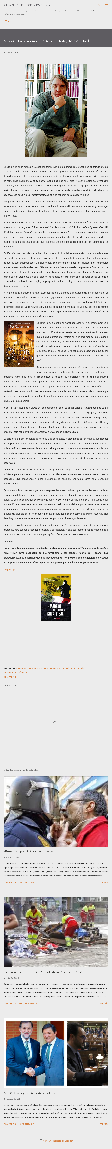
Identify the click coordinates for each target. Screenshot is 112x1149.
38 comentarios (27, 1003)
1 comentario (26, 1124)
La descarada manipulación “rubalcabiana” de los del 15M (43, 972)
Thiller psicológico (15, 672)
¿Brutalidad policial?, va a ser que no (28, 851)
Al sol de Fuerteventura (27, 5)
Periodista (50, 668)
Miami (40, 668)
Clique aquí (10, 569)
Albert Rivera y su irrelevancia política (30, 1093)
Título (8, 21)
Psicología (63, 668)
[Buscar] (100, 5)
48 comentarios (27, 882)
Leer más (103, 882)
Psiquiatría (77, 668)
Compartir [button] (10, 677)
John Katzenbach (26, 668)
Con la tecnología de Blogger (58, 1140)
